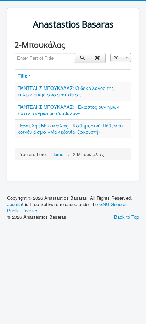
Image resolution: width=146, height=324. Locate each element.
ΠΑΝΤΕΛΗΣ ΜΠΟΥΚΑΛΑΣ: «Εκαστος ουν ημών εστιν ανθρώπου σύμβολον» (68, 109)
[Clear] (97, 58)
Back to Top (126, 217)
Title (22, 75)
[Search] (82, 58)
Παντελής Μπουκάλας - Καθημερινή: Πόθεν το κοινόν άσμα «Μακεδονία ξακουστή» (70, 128)
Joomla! (15, 204)
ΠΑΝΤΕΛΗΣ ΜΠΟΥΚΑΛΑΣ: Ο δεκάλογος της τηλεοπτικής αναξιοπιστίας (66, 91)
